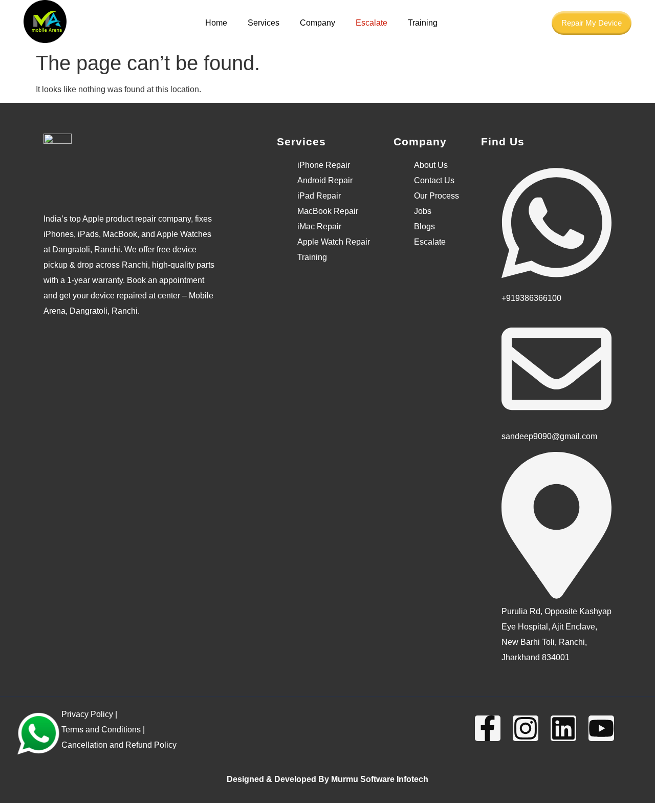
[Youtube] (601, 728)
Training (423, 22)
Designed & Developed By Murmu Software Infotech (327, 779)
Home (216, 22)
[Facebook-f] (487, 728)
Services (263, 22)
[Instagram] (525, 728)
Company (317, 22)
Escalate (371, 22)
